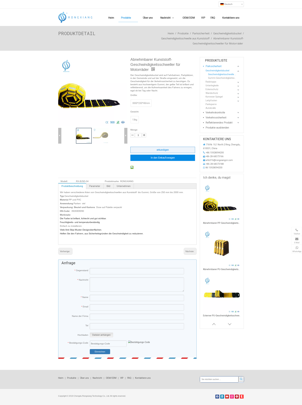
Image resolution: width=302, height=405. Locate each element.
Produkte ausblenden (217, 127)
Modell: (64, 181)
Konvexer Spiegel (214, 96)
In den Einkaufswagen (163, 157)
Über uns (84, 378)
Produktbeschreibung (72, 186)
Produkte (71, 378)
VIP (121, 378)
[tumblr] (242, 397)
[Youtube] (227, 397)
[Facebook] (217, 397)
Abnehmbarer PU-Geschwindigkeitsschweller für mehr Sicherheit (222, 269)
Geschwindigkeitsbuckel (217, 70)
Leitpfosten (211, 100)
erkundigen (163, 149)
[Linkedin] (222, 397)
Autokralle (211, 108)
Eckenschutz (212, 89)
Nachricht (97, 378)
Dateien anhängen (101, 335)
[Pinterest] (237, 397)
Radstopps (211, 81)
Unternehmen (124, 186)
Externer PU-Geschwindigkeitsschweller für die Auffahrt (222, 315)
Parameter (94, 186)
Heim (60, 378)
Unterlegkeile (212, 85)
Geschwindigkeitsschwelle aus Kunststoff (224, 74)
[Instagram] (232, 397)
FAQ (129, 378)
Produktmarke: (112, 181)
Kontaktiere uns (143, 378)
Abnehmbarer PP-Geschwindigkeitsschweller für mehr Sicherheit (222, 223)
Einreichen (100, 351)
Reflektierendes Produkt (219, 122)
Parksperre (211, 104)
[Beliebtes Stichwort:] (241, 379)
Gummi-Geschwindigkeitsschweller (224, 78)
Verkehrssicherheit (216, 117)
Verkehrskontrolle (215, 112)
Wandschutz (212, 93)
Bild (108, 186)
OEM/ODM (111, 378)
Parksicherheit (213, 66)
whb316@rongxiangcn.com (219, 160)
